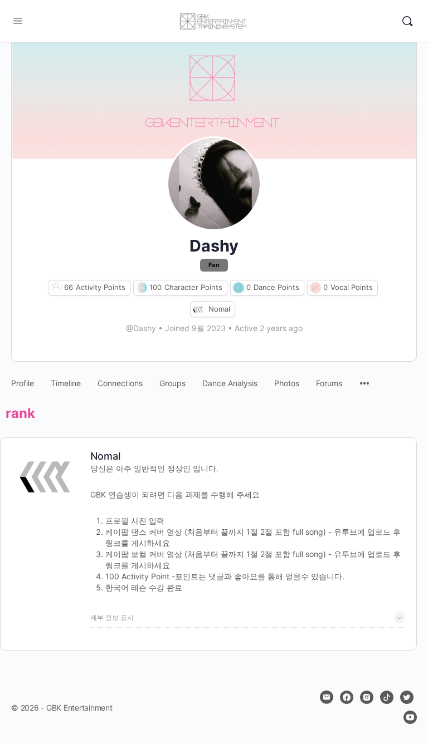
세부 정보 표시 (112, 617)
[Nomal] (198, 309)
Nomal (219, 308)
